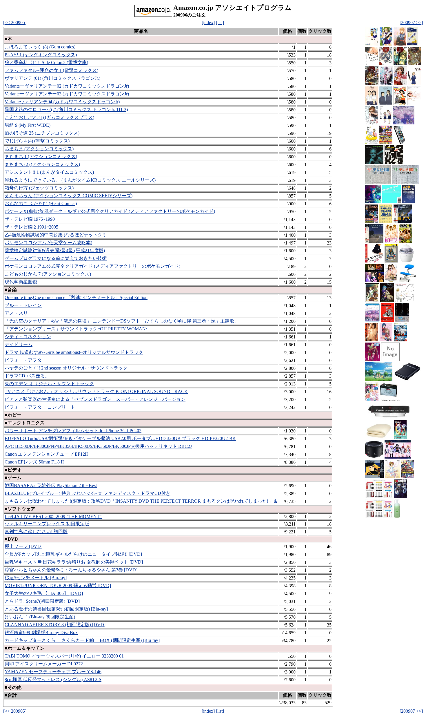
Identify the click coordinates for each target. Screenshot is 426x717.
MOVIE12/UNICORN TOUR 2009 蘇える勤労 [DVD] (58, 585)
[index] (208, 22)
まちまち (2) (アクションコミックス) (42, 164)
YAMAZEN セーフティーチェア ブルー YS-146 (53, 671)
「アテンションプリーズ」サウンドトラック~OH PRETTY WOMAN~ (76, 328)
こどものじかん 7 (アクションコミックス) (48, 273)
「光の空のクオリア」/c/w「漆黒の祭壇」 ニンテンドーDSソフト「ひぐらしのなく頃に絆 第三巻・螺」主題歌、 (122, 320)
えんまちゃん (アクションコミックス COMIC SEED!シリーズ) (68, 195)
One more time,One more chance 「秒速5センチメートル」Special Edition (76, 297)
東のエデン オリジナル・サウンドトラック (49, 383)
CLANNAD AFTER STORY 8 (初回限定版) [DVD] (55, 624)
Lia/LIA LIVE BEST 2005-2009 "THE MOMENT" (53, 516)
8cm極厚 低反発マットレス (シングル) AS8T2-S (53, 679)
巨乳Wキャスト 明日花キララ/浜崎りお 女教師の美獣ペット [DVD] (74, 562)
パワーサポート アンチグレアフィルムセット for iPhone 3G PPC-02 (73, 430)
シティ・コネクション (28, 336)
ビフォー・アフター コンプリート (40, 407)
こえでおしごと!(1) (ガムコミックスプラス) (49, 117)
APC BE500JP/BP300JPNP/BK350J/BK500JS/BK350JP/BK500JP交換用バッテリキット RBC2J (98, 446)
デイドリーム (18, 344)
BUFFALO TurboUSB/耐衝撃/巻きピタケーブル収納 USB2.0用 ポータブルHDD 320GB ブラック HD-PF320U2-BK (120, 438)
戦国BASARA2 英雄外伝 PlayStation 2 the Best (51, 485)
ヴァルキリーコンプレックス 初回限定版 (47, 523)
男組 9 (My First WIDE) (27, 125)
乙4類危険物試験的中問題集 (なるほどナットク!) (55, 234)
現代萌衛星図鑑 (21, 281)
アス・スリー (18, 313)
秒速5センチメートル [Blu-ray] (36, 577)
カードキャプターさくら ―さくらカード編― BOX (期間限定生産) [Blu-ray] (82, 640)
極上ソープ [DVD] (23, 546)
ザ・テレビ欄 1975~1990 (30, 219)
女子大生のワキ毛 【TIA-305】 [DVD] (44, 593)
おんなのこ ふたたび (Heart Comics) (41, 203)
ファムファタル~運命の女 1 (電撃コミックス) (51, 70)
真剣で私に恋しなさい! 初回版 (36, 531)
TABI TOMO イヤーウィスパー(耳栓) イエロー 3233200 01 (64, 655)
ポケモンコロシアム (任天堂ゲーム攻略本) (48, 242)
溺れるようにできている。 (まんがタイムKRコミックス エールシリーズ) (80, 180)
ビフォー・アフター (25, 360)
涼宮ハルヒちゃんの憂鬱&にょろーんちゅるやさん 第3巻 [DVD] (71, 569)
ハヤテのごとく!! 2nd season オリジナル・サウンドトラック (66, 367)
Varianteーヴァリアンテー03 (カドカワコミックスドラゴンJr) (67, 93)
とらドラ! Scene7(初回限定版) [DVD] (42, 601)
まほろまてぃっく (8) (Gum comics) (40, 46)
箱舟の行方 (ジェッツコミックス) (39, 187)
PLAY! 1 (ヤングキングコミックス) (41, 54)
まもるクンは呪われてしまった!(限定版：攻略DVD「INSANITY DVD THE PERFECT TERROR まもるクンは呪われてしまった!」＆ (141, 501)
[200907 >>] (411, 22)
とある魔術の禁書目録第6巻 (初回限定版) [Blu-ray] (56, 608)
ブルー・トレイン (23, 305)
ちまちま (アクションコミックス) (39, 148)
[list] (220, 22)
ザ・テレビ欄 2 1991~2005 (31, 226)
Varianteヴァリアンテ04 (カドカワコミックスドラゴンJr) (62, 101)
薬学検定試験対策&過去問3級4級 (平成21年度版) (55, 250)
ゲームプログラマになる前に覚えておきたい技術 (56, 258)
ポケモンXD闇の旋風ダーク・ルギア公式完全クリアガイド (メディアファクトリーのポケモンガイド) (110, 211)
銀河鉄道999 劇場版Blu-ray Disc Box (41, 632)
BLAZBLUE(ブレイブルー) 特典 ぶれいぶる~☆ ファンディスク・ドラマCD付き (87, 493)
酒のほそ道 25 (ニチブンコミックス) (42, 133)
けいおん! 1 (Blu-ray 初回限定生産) (40, 616)
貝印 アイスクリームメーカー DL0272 (44, 663)
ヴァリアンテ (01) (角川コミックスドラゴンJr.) (52, 78)
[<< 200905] (14, 22)
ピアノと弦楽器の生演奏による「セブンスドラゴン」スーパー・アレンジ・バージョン (95, 399)
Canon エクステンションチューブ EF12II (46, 454)
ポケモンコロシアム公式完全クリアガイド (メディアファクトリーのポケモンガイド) (92, 266)
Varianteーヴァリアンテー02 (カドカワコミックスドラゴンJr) (67, 86)
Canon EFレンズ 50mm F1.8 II (34, 461)
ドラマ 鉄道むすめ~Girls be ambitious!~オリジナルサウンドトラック (74, 352)
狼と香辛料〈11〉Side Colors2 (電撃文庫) (46, 62)
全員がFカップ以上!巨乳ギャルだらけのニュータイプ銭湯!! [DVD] (73, 554)
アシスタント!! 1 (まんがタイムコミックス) (49, 172)
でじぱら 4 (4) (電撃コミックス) (37, 140)
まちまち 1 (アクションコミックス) (41, 156)
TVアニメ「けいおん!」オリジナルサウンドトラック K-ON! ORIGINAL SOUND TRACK (96, 391)
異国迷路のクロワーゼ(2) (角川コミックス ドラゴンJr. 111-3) (66, 109)
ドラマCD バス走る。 (27, 375)
